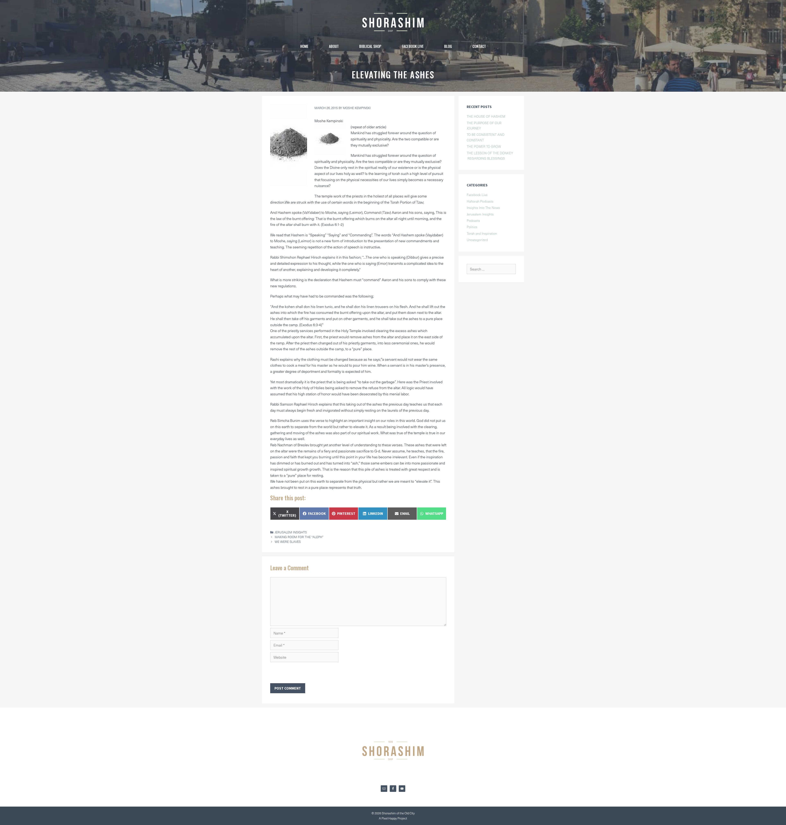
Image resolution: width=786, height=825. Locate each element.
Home (304, 46)
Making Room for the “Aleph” (299, 536)
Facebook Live (477, 194)
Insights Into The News (483, 207)
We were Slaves (288, 541)
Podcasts (473, 220)
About (334, 46)
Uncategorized (477, 239)
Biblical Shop (370, 46)
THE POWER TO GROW (484, 146)
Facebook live (413, 46)
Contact (479, 46)
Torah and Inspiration (482, 233)
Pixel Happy (390, 818)
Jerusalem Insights (291, 532)
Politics (472, 226)
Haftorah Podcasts (480, 201)
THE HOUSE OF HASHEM (486, 116)
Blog (448, 46)
